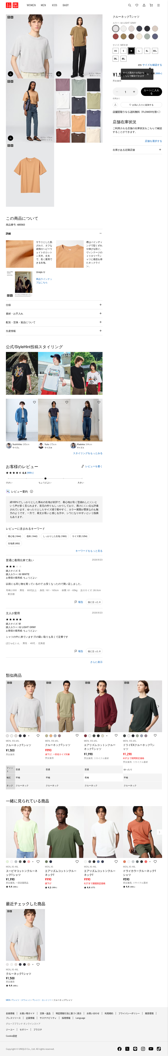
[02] (116, 29)
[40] (139, 36)
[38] (131, 36)
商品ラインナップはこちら (44, 280)
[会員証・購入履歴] (144, 5)
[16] (116, 36)
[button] (19, 254)
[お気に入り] (136, 5)
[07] (139, 29)
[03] (131, 29)
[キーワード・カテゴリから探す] (129, 5)
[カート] (151, 5)
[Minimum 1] (117, 91)
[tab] (31, 5)
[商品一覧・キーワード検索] (158, 5)
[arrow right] (99, 373)
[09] (147, 29)
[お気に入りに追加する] (34, 355)
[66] (155, 36)
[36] (123, 36)
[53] (147, 36)
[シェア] (115, 104)
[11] (155, 29)
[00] (123, 29)
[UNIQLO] (12, 5)
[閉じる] (147, 74)
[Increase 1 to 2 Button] (134, 91)
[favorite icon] (38, 861)
